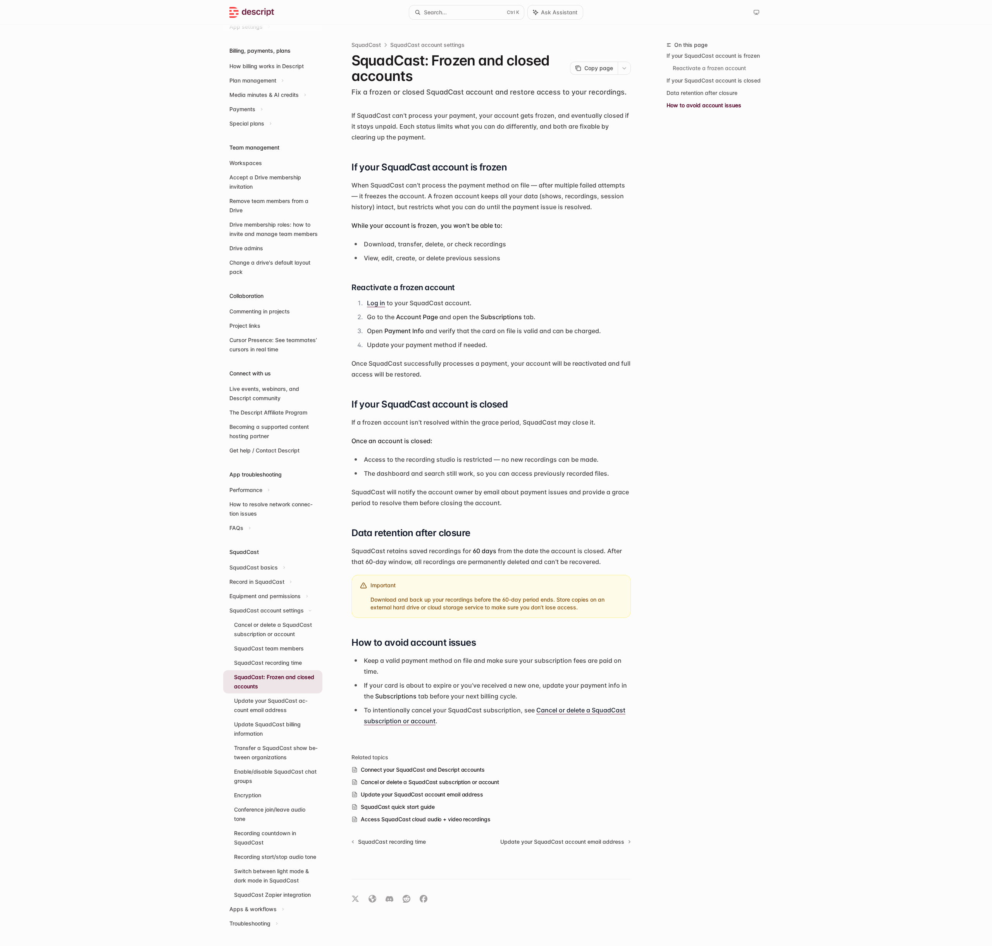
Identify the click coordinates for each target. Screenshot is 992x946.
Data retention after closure (701, 92)
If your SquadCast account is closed (713, 80)
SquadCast (366, 44)
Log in (376, 303)
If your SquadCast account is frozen (713, 55)
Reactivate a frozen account (709, 68)
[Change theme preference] (756, 12)
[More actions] (624, 68)
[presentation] (279, 485)
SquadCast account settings (427, 44)
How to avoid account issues (703, 105)
